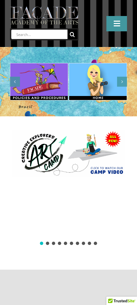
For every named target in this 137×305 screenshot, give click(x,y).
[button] (15, 82)
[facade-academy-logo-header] (44, 9)
